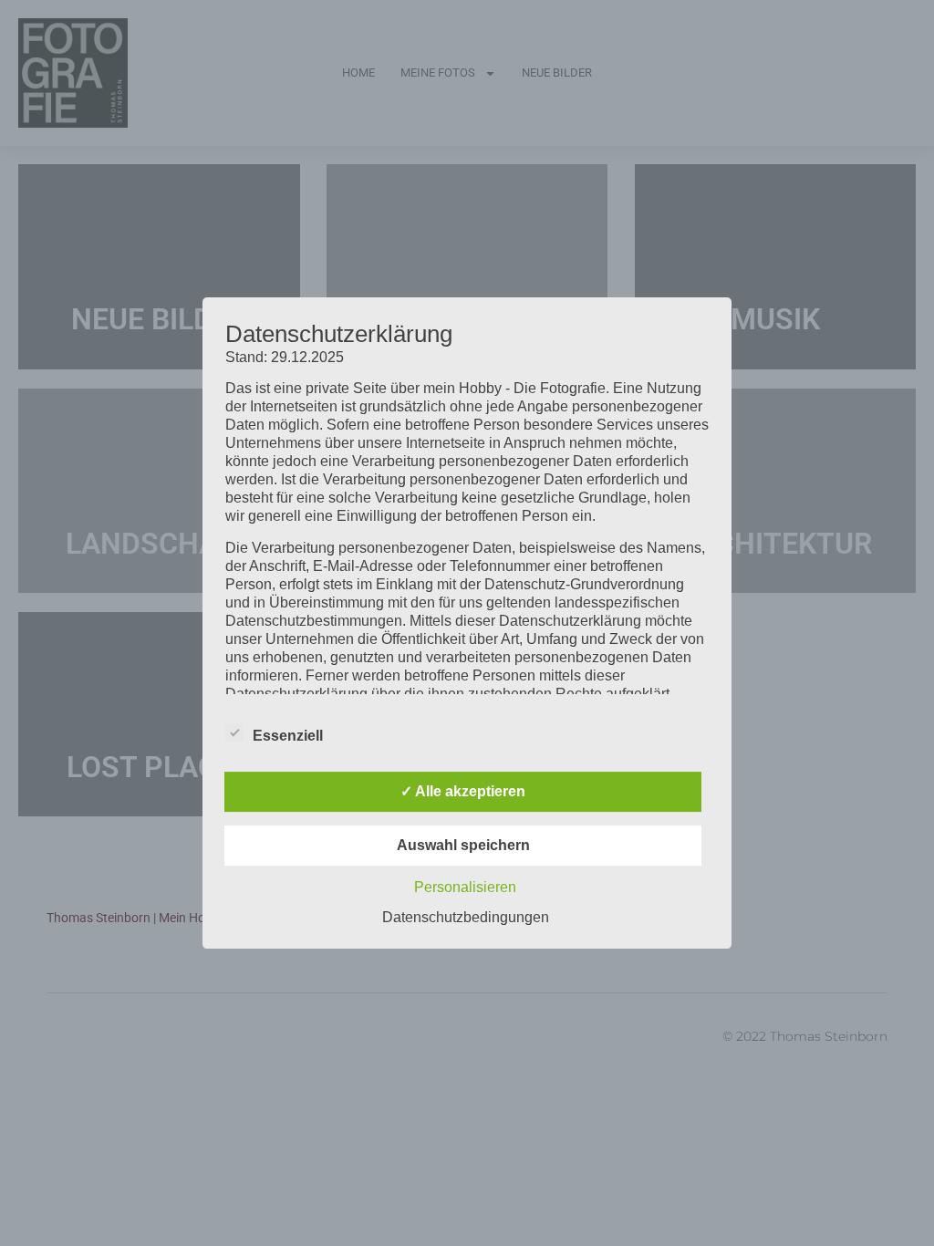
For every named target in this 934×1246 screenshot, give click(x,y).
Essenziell (288, 735)
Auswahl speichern (463, 845)
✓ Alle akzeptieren (462, 791)
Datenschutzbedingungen (465, 917)
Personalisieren (465, 887)
